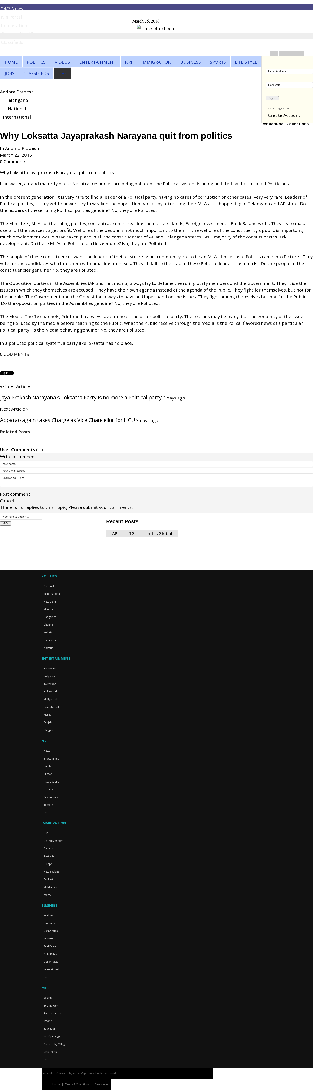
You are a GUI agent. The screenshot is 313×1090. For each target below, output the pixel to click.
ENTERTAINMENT (97, 62)
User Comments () (21, 449)
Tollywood (50, 684)
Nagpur (48, 648)
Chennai (48, 624)
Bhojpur (48, 730)
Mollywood (50, 699)
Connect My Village (21, 34)
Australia (49, 856)
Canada (48, 848)
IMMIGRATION (156, 62)
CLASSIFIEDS (36, 73)
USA (46, 833)
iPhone (48, 1021)
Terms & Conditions (77, 1084)
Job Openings (52, 1036)
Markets (48, 915)
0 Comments (13, 161)
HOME (11, 62)
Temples (49, 805)
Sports (48, 998)
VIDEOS (62, 62)
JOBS (9, 73)
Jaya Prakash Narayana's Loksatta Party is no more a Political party (81, 397)
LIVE (62, 73)
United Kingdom (53, 841)
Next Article (14, 409)
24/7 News (12, 8)
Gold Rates (50, 954)
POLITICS (36, 62)
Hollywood (50, 691)
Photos (48, 774)
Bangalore (50, 617)
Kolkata (48, 632)
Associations (51, 781)
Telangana (17, 100)
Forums (48, 789)
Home (56, 1084)
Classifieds (12, 42)
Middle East (50, 887)
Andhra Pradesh (17, 92)
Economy (49, 923)
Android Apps (52, 1013)
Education (50, 1028)
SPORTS (218, 62)
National (17, 109)
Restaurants (51, 797)
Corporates (51, 931)
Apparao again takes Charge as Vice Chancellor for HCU (68, 420)
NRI (128, 62)
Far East (48, 879)
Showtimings (51, 758)
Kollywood (50, 676)
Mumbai (48, 609)
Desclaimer (101, 1084)
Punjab (48, 722)
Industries (50, 938)
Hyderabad (50, 640)
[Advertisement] (74, 539)
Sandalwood (51, 707)
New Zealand (52, 871)
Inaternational (52, 594)
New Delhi (50, 601)
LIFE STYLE (246, 62)
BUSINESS (190, 62)
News (47, 751)
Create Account (284, 115)
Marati (47, 715)
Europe (48, 864)
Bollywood (50, 668)
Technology (51, 1005)
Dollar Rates (51, 962)
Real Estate (50, 946)
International (17, 117)
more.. (48, 812)
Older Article (15, 386)
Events (47, 766)
